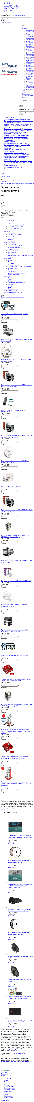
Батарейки (25, 125)
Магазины (7, 1082)
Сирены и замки (19, 124)
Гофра (9, 287)
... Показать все (16, 133)
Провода (28, 49)
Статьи (6, 1094)
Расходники (29, 76)
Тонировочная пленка (10, 156)
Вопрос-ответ (8, 1096)
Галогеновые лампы (16, 149)
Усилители (29, 46)
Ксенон (24, 149)
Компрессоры (12, 271)
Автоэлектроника (9, 141)
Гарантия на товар (9, 1089)
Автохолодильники (13, 268)
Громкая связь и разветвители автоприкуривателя (16, 273)
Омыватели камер (9, 151)
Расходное (11, 241)
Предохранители (13, 289)
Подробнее (11, 843)
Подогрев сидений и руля (18, 153)
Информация (4, 1074)
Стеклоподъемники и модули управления (20, 266)
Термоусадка (11, 286)
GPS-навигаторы (13, 250)
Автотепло (29, 68)
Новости (6, 1080)
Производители (9, 1097)
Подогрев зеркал (25, 154)
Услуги (3, 809)
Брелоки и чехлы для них (15, 226)
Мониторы (11, 254)
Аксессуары (29, 63)
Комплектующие (9, 124)
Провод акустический (16, 137)
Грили (16, 130)
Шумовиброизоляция (10, 165)
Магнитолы (29, 42)
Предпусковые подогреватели (13, 167)
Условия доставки (9, 1088)
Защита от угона (9, 117)
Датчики (6, 125)
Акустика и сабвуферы (18, 129)
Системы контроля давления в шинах (19, 270)
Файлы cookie (8, 1091)
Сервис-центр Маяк (14, 1049)
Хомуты (28, 79)
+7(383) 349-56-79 (19, 15)
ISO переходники (17, 132)
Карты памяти (8, 143)
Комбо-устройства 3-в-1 (20, 143)
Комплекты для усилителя (17, 135)
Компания (4, 1072)
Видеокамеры (12, 252)
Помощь (3, 1075)
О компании (26, 95)
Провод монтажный (21, 161)
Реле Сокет (29, 84)
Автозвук (28, 41)
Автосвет (28, 65)
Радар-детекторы (21, 145)
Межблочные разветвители (20, 138)
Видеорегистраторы (10, 145)
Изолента (28, 78)
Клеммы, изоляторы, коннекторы (17, 282)
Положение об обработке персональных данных (16, 1061)
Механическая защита (15, 122)
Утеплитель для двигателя (12, 154)
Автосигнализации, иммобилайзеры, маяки (17, 119)
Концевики (28, 124)
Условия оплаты (9, 1086)
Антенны (21, 130)
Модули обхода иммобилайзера (13, 121)
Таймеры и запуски (15, 125)
